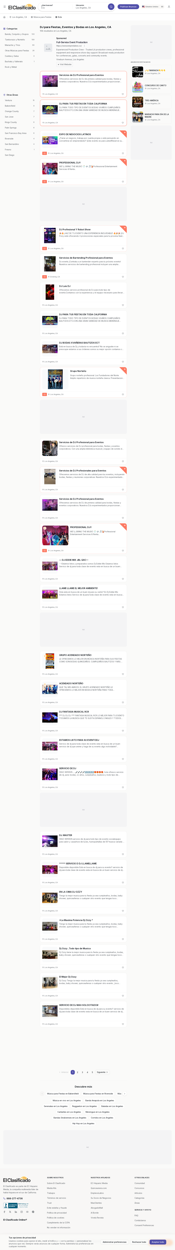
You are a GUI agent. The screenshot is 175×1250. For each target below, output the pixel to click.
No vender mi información (58, 1227)
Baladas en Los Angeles (112, 1106)
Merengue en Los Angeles (98, 1112)
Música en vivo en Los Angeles (67, 1100)
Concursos (139, 1188)
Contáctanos (140, 1220)
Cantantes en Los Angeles (69, 1112)
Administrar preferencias (114, 1242)
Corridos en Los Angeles (102, 1118)
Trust (49, 1203)
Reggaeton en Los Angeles (84, 1106)
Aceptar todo (158, 1242)
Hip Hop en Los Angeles (83, 1123)
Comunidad (140, 1183)
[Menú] (4, 6)
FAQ (136, 1215)
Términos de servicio (56, 1198)
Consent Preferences (144, 1225)
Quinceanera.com (99, 1188)
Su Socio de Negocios (101, 1198)
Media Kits (51, 1188)
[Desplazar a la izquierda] (42, 1093)
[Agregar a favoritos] (122, 94)
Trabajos (51, 1193)
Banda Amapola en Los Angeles (99, 1100)
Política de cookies (55, 1217)
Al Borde (95, 1213)
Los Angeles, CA (19, 17)
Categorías (139, 1198)
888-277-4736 (15, 1198)
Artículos (138, 1193)
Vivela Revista (97, 1217)
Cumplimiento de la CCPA (58, 1222)
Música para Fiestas (42, 17)
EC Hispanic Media (99, 1183)
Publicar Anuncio (128, 6)
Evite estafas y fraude (57, 1208)
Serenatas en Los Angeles (56, 1106)
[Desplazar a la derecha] (124, 1093)
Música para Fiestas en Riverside (98, 1093)
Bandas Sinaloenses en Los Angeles (70, 1118)
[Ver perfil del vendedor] (44, 163)
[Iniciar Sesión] (169, 6)
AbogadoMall (97, 1208)
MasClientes (96, 1203)
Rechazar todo (139, 1242)
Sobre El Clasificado (56, 1183)
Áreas (137, 1203)
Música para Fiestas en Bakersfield (63, 1093)
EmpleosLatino (97, 1193)
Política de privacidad (57, 1213)
